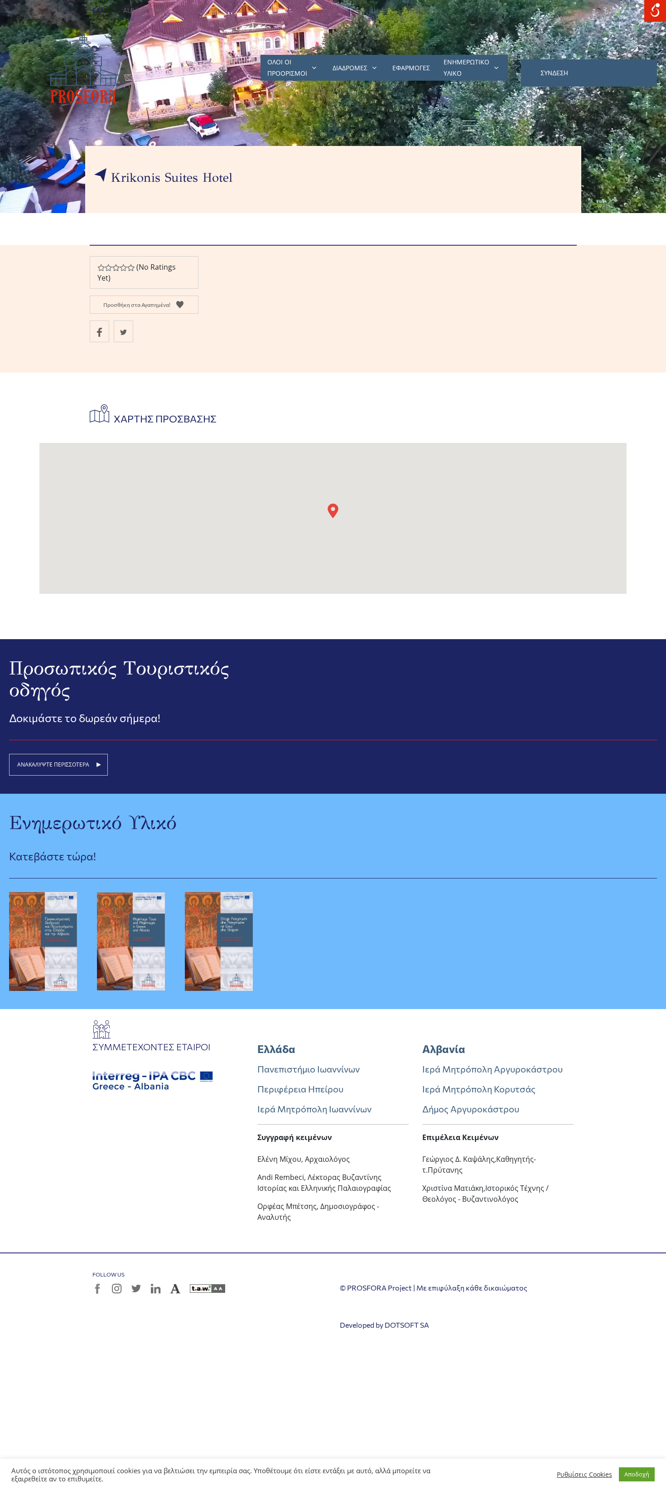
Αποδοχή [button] (636, 1474)
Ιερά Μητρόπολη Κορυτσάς (479, 1088)
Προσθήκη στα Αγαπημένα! (136, 304)
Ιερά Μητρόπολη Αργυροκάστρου (492, 1068)
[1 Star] (101, 267)
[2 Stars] (108, 267)
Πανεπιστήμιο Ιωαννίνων (308, 1068)
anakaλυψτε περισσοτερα (53, 764)
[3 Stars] (115, 267)
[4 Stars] (123, 267)
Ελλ (98, 10)
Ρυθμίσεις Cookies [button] (584, 1475)
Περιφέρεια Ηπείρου (300, 1088)
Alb (129, 10)
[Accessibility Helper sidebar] (655, 11)
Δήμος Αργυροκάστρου (470, 1108)
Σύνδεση (554, 73)
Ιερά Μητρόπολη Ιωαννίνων (314, 1108)
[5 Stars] (130, 267)
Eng (159, 10)
